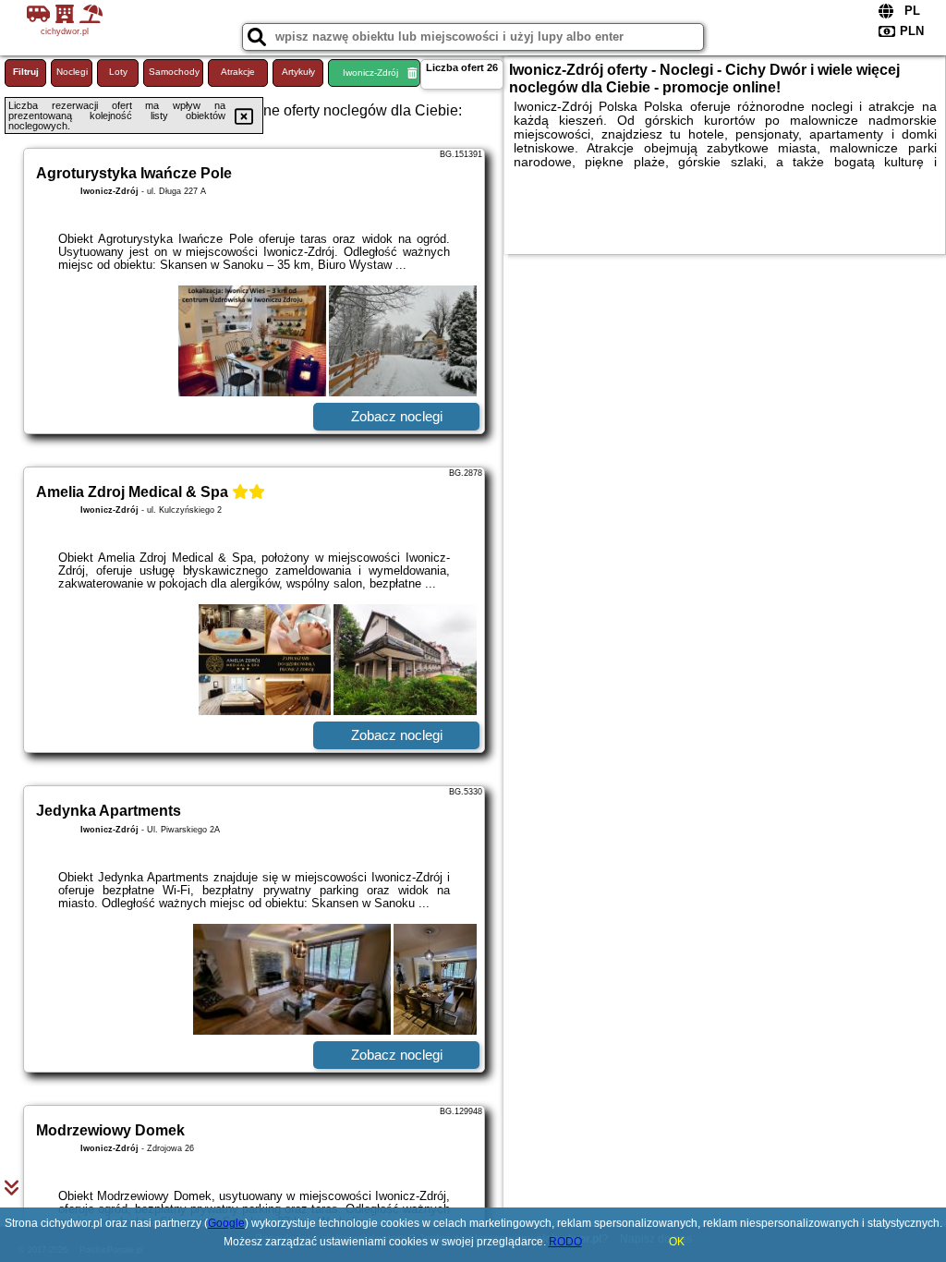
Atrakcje (238, 72)
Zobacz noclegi (397, 416)
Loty (118, 72)
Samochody (174, 72)
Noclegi (72, 72)
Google (226, 1223)
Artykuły (298, 72)
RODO (565, 1241)
